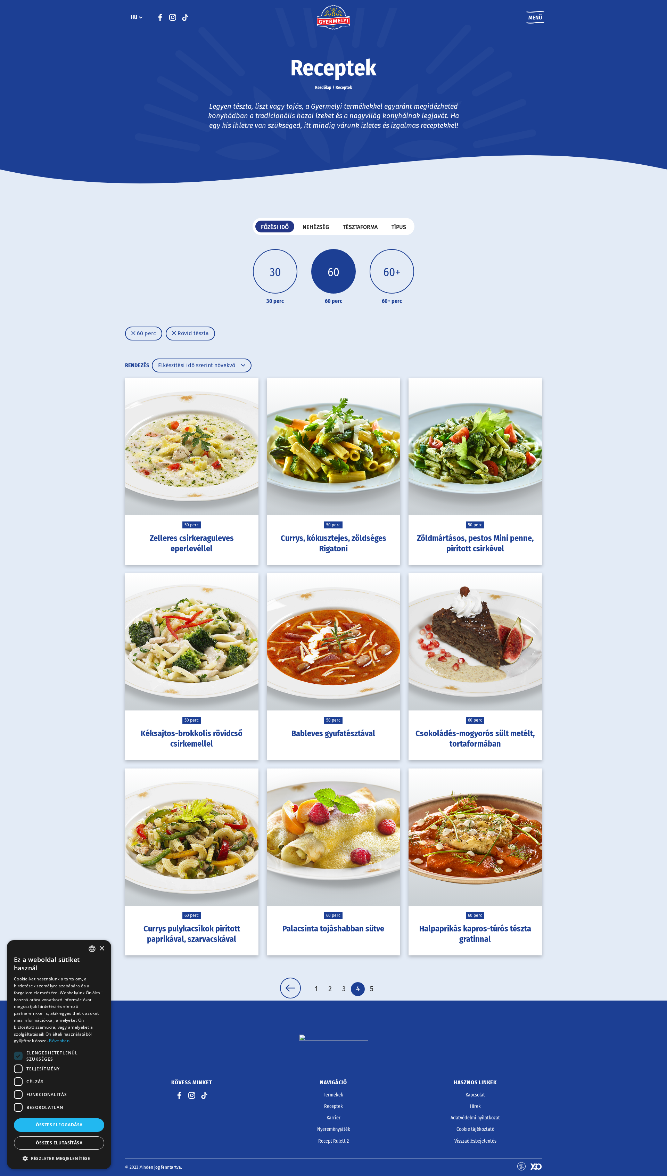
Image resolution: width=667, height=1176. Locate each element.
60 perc (145, 333)
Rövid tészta (192, 333)
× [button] (101, 948)
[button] (59, 1158)
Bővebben (59, 1041)
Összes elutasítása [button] (59, 1143)
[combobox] (92, 948)
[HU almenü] (141, 17)
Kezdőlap (323, 87)
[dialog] (59, 1054)
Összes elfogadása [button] (59, 1125)
